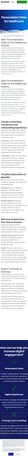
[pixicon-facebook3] (2, 428)
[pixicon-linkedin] (8, 428)
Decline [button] (17, 454)
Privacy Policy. (12, 446)
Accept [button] (11, 454)
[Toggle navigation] (12, 2)
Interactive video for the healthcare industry (13, 61)
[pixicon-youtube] (11, 428)
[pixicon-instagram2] (5, 428)
